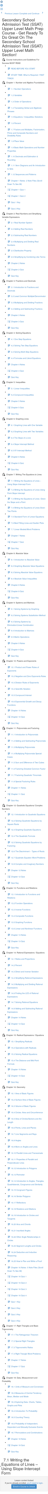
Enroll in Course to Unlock (24, 1486)
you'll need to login (35, 1483)
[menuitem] (1, 6)
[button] (1, 2)
